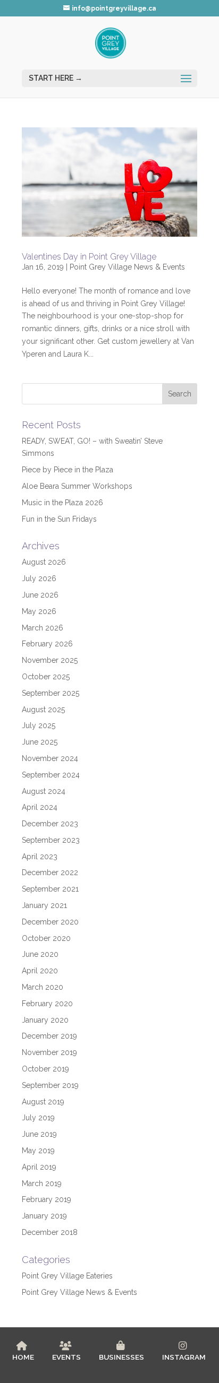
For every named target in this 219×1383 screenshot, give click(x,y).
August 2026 (44, 562)
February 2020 (47, 1003)
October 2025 (46, 676)
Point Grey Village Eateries (67, 1276)
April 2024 (39, 807)
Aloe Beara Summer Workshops (77, 486)
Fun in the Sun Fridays (59, 519)
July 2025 (38, 725)
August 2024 (43, 791)
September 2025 (50, 693)
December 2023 (50, 823)
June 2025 (39, 742)
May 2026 (39, 611)
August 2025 (43, 709)
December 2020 (50, 922)
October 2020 (46, 938)
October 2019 (45, 1069)
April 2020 (40, 970)
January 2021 (44, 905)
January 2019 (44, 1216)
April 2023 (39, 856)
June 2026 (40, 595)
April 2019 (39, 1167)
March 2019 (42, 1183)
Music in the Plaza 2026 (62, 502)
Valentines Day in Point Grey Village (89, 257)
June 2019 (39, 1134)
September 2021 (50, 889)
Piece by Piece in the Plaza (67, 469)
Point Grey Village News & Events (127, 267)
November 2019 (49, 1052)
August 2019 (43, 1101)
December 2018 (50, 1232)
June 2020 (40, 954)
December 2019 (49, 1036)
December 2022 (50, 872)
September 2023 (51, 840)
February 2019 (46, 1199)
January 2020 (45, 1020)
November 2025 (50, 660)
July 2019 (38, 1117)
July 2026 (39, 578)
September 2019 (50, 1085)
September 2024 (51, 775)
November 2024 (50, 758)
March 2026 (42, 628)
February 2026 (47, 643)
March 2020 (42, 987)
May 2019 (38, 1150)
